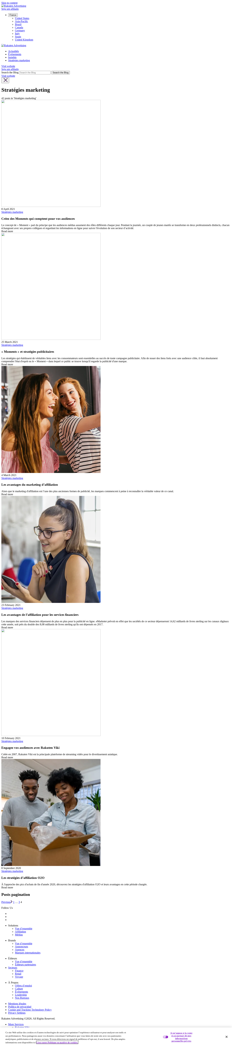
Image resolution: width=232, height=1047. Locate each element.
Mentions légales (17, 1003)
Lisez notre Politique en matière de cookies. (57, 1042)
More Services (16, 1024)
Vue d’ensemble (23, 928)
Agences (19, 949)
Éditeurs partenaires (25, 964)
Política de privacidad (19, 1006)
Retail (18, 973)
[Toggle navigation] (5, 80)
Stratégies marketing (19, 60)
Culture (19, 988)
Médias (19, 934)
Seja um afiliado (10, 8)
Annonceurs (21, 946)
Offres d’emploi (23, 985)
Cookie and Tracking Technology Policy (30, 1009)
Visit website (8, 66)
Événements (14, 54)
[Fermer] (226, 1037)
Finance (19, 970)
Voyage (19, 976)
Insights (12, 57)
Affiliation (20, 931)
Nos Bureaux (22, 997)
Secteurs (12, 967)
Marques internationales (27, 952)
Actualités (13, 51)
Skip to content (9, 2)
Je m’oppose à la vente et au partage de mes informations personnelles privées (181, 1037)
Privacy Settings (16, 1012)
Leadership (21, 994)
